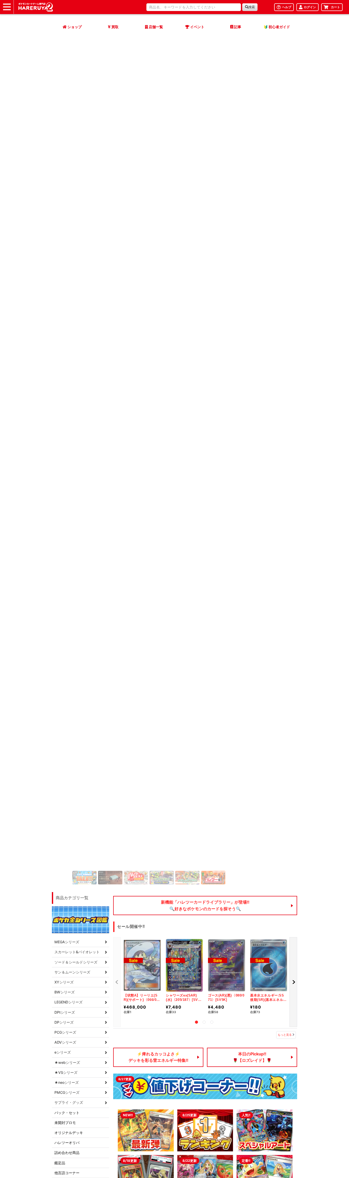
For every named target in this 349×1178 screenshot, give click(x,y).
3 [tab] (211, 1022)
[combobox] (193, 7)
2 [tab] (204, 1022)
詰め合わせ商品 (66, 1152)
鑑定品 (59, 1163)
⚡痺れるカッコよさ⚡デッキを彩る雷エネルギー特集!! (158, 1057)
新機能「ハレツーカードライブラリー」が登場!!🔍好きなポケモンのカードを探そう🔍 (205, 905)
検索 (251, 7)
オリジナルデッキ (68, 1132)
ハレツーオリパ (66, 1142)
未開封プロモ (65, 1122)
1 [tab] (196, 1022)
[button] (293, 982)
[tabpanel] (142, 977)
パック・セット (66, 1112)
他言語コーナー (66, 1173)
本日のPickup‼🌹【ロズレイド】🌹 (252, 1057)
